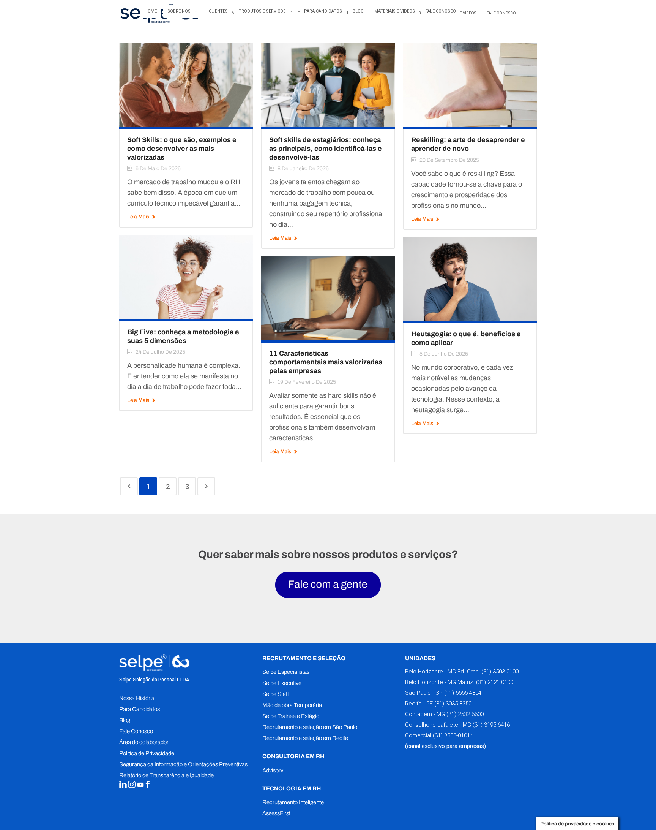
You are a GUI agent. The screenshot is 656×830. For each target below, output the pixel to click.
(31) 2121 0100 (494, 682)
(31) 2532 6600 (465, 714)
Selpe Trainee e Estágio (290, 716)
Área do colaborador (144, 742)
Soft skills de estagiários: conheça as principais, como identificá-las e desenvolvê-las (325, 148)
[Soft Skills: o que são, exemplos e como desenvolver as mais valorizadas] (186, 85)
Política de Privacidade (146, 753)
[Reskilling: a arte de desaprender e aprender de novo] (470, 85)
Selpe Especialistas (285, 672)
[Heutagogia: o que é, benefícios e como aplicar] (470, 278)
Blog (124, 720)
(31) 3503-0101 (451, 735)
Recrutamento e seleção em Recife (305, 738)
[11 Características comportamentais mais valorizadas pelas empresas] (328, 298)
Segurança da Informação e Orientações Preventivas (183, 764)
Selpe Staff (275, 694)
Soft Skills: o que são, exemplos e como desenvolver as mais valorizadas (182, 148)
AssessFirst (276, 813)
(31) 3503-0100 (500, 671)
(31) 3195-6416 (491, 724)
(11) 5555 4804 (462, 692)
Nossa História (137, 698)
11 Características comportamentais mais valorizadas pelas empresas (325, 362)
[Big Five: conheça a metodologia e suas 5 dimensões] (186, 277)
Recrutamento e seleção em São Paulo (309, 727)
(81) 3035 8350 (453, 703)
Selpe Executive (281, 683)
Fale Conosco (136, 731)
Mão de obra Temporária (292, 705)
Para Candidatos (139, 709)
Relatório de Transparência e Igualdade (166, 775)
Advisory (272, 770)
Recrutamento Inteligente (293, 802)
